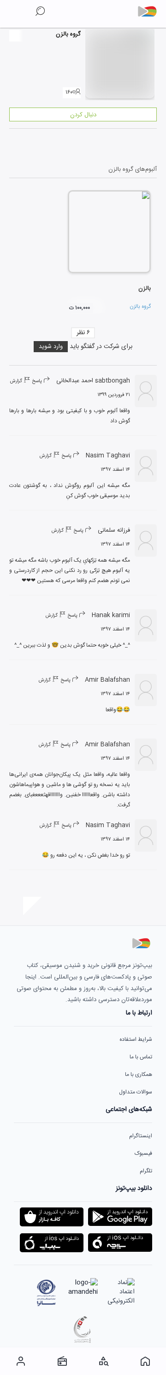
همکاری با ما (138, 1074)
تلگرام (146, 1171)
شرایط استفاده (135, 1039)
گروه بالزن (140, 306)
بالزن (144, 288)
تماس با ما (141, 1057)
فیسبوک (143, 1153)
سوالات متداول (135, 1092)
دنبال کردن (83, 115)
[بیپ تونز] (151, 11)
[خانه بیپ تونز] (145, 1361)
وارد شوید (51, 347)
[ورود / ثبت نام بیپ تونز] (21, 1361)
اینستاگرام (140, 1136)
